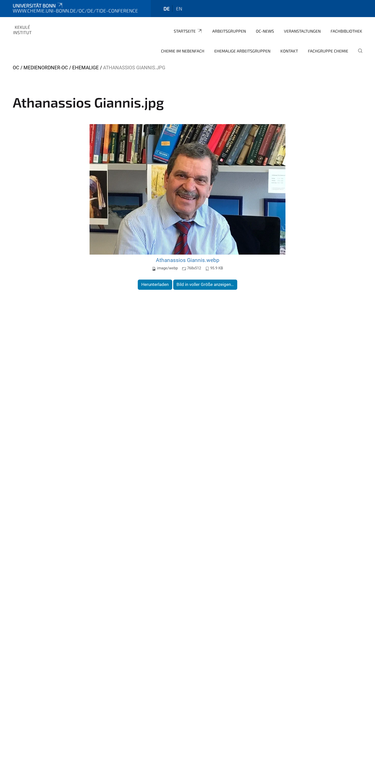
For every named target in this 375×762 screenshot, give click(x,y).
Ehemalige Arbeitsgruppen (242, 50)
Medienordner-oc (45, 68)
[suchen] (358, 54)
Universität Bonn (34, 5)
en (179, 8)
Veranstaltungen (302, 31)
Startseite (185, 31)
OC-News (265, 31)
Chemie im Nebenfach (182, 50)
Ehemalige (85, 68)
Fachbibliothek (346, 31)
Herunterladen (155, 284)
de (167, 8)
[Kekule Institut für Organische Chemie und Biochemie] (22, 30)
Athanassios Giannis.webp (187, 260)
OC (16, 68)
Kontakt (289, 50)
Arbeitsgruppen (229, 31)
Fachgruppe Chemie (328, 50)
